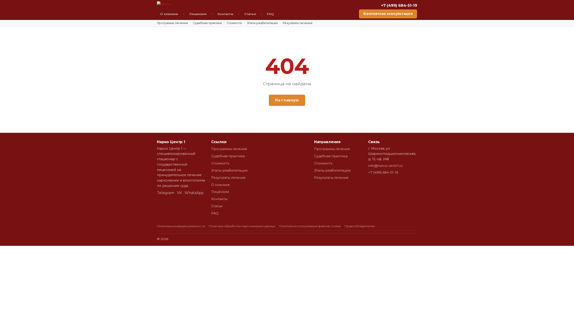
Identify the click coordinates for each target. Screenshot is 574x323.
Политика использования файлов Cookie (310, 226)
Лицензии (198, 14)
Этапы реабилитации (262, 23)
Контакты (225, 14)
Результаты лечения (297, 23)
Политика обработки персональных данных (242, 226)
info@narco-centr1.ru (385, 166)
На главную (287, 100)
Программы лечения (172, 23)
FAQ (270, 14)
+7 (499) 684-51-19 (399, 5)
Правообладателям (359, 226)
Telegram (165, 193)
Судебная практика (207, 23)
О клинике (169, 14)
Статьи (250, 14)
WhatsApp (194, 193)
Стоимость (234, 23)
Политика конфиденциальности (181, 226)
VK (179, 193)
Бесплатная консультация (388, 14)
